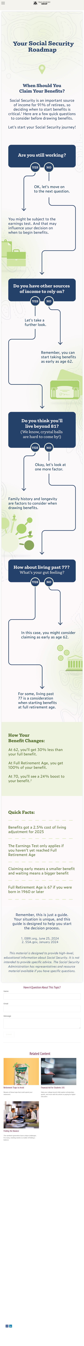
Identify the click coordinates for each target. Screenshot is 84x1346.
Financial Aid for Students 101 (53, 1087)
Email (6, 1004)
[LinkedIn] (10, 1326)
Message (7, 1016)
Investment (9, 1336)
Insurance (9, 1341)
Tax (7, 1343)
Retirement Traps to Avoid (14, 1087)
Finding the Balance (11, 1130)
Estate (8, 1339)
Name (6, 991)
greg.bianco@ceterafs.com (14, 1323)
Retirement (9, 1334)
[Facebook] (7, 1326)
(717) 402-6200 (15, 1316)
